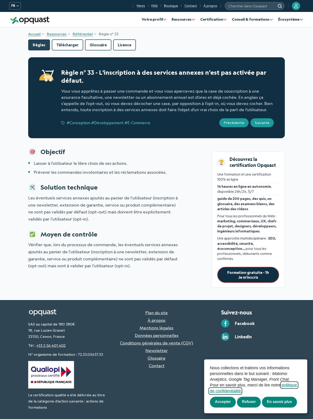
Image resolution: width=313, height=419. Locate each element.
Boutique (171, 6)
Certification (211, 19)
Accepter (223, 402)
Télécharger (67, 44)
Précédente (234, 122)
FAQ (154, 6)
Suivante (262, 122)
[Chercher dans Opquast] (279, 6)
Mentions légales (156, 328)
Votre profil (152, 19)
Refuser (249, 402)
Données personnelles (156, 335)
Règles (39, 44)
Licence (124, 44)
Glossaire (98, 44)
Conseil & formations (250, 19)
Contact (190, 6)
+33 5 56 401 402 (51, 345)
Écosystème (288, 19)
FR (13, 6)
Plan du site (156, 312)
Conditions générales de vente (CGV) (156, 343)
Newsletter (156, 350)
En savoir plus (279, 402)
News (141, 6)
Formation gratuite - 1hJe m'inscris (248, 275)
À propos (210, 6)
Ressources (182, 19)
